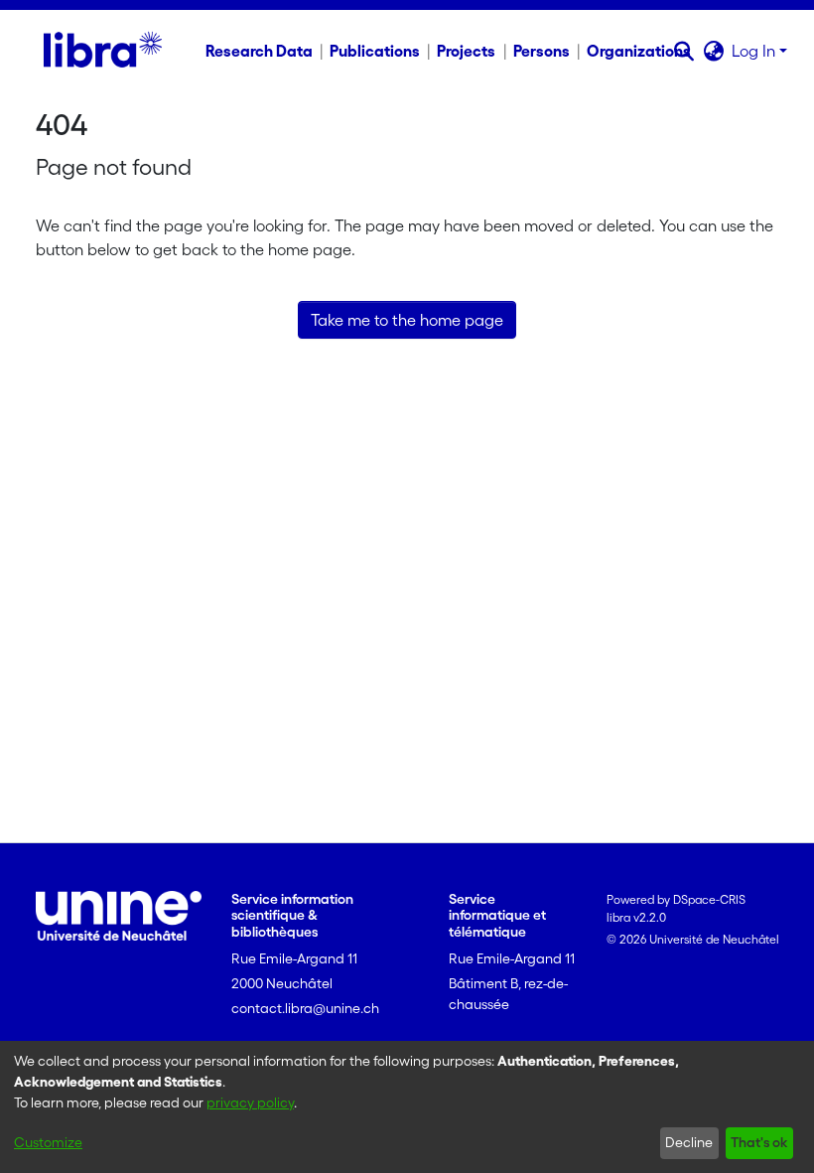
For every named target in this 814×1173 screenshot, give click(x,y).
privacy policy (250, 1102)
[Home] (103, 50)
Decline (689, 1142)
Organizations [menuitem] (639, 51)
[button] (683, 51)
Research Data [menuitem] (259, 51)
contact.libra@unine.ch (305, 1008)
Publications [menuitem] (375, 51)
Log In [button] (755, 51)
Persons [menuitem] (541, 51)
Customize (48, 1142)
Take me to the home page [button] (407, 320)
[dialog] (407, 1107)
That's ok (759, 1142)
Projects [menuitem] (466, 51)
